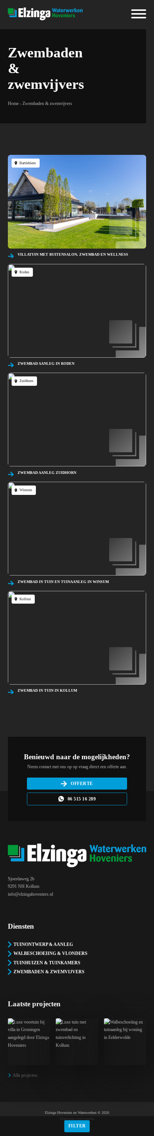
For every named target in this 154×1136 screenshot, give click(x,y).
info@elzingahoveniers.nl (30, 894)
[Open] (138, 13)
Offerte (82, 783)
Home (13, 103)
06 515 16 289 (82, 799)
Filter (77, 1126)
